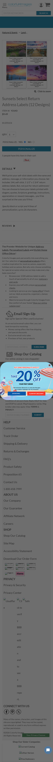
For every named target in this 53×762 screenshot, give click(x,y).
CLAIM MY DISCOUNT (36, 393)
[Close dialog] (49, 365)
